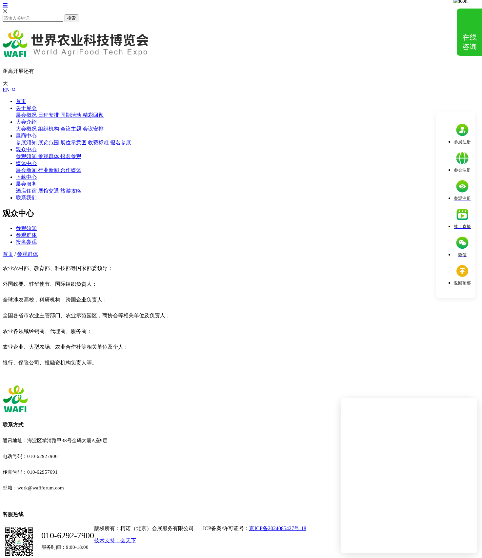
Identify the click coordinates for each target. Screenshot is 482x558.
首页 (21, 101)
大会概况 (27, 129)
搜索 (71, 18)
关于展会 (26, 108)
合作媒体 (70, 170)
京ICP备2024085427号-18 (277, 528)
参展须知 (27, 142)
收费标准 (99, 142)
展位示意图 (74, 142)
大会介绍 (26, 122)
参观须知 (27, 156)
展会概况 (27, 115)
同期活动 (71, 115)
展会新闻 (27, 170)
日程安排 (49, 115)
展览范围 (49, 142)
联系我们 (26, 197)
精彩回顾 (93, 115)
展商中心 (26, 135)
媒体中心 (26, 163)
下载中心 (26, 177)
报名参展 (120, 142)
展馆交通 (49, 191)
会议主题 (71, 129)
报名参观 (70, 156)
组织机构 (49, 129)
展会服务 (26, 184)
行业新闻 (49, 170)
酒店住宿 (27, 191)
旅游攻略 (70, 191)
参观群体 (49, 156)
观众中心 (26, 149)
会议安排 (93, 129)
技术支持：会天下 (115, 540)
